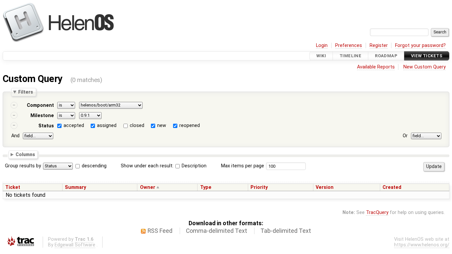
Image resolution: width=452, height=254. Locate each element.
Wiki (321, 55)
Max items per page (242, 166)
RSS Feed (160, 231)
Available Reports (376, 67)
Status (46, 126)
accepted (74, 125)
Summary (75, 187)
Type (205, 187)
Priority (259, 187)
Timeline (350, 55)
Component (40, 105)
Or (405, 136)
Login (322, 45)
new (161, 125)
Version (325, 187)
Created (392, 187)
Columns (25, 154)
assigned (106, 125)
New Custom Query (424, 67)
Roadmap (386, 55)
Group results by (23, 166)
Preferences (348, 45)
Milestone (42, 115)
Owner (147, 187)
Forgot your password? (420, 45)
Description (193, 166)
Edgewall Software (75, 245)
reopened (189, 125)
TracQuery (377, 212)
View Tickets (426, 55)
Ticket (12, 187)
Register (379, 45)
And (15, 136)
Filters (25, 92)
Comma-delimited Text (216, 231)
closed (137, 125)
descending (94, 166)
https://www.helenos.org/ (421, 245)
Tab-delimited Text (285, 231)
